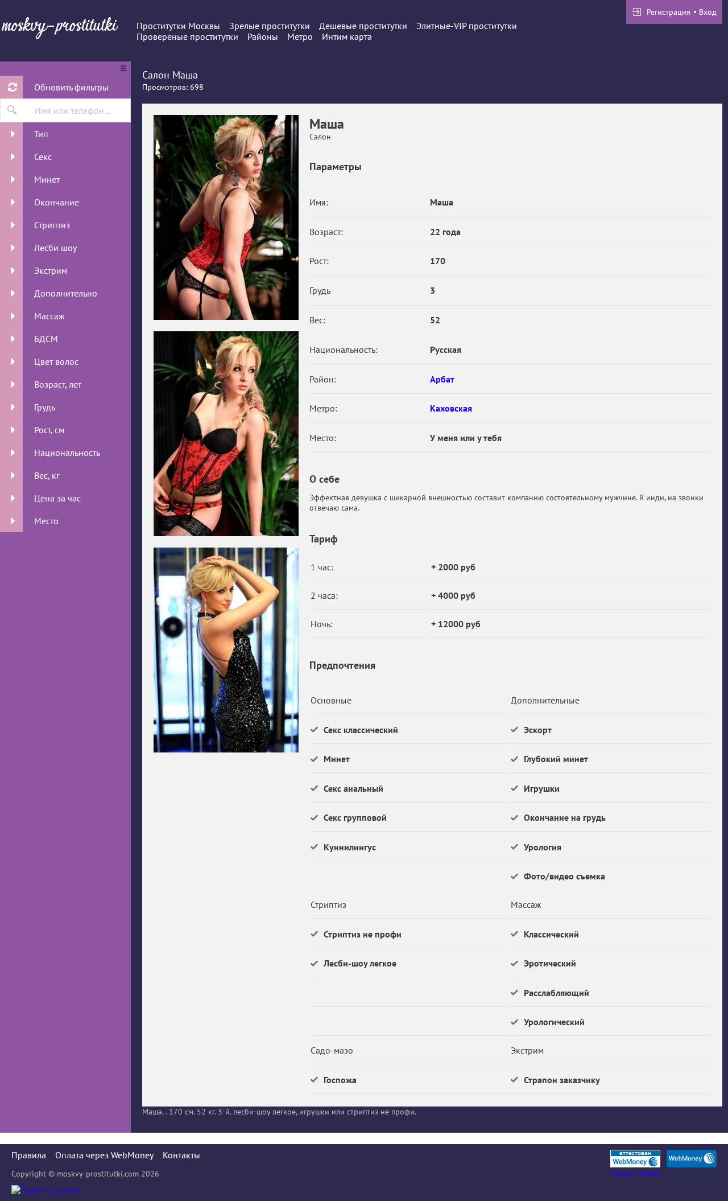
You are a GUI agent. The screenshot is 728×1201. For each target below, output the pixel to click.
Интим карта (347, 36)
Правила (28, 1155)
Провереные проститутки (187, 36)
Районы (262, 36)
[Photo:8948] (226, 650)
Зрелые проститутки (269, 25)
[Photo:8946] (226, 217)
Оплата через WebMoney (104, 1155)
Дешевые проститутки (363, 25)
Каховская (451, 408)
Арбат (442, 379)
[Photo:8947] (226, 433)
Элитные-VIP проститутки (466, 25)
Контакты (181, 1155)
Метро (300, 36)
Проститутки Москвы (178, 25)
